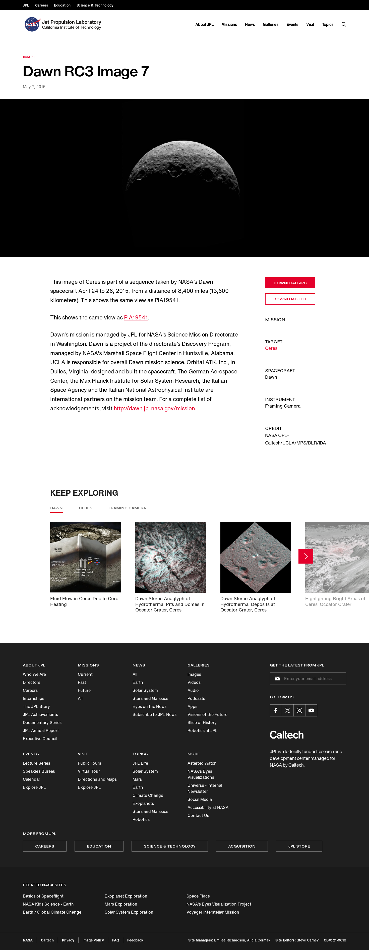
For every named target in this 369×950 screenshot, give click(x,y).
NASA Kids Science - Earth (48, 904)
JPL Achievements (40, 714)
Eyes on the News (149, 706)
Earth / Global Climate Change (52, 912)
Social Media (200, 799)
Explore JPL (34, 787)
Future (84, 690)
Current (85, 674)
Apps (192, 706)
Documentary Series (42, 722)
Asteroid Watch (202, 763)
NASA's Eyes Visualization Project (219, 904)
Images (194, 674)
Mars (137, 779)
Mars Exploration (121, 904)
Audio (193, 690)
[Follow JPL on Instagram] (299, 710)
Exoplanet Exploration (126, 896)
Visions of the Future (207, 714)
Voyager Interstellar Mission (213, 912)
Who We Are (34, 674)
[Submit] (276, 678)
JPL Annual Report (41, 731)
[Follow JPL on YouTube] (311, 710)
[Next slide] (305, 556)
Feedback (135, 940)
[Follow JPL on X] (288, 710)
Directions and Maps (97, 779)
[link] (184, 178)
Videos (194, 682)
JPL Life (140, 763)
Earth (138, 682)
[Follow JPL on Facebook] (276, 710)
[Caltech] (286, 735)
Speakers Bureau (39, 771)
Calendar (31, 779)
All (80, 698)
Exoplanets (143, 803)
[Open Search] (344, 24)
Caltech (47, 940)
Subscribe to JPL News (154, 714)
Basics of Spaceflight (43, 896)
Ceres (271, 348)
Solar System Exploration (129, 912)
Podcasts (196, 698)
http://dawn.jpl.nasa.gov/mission (154, 408)
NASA (28, 940)
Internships (33, 698)
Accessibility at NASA (208, 807)
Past (82, 682)
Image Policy (93, 940)
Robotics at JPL (203, 731)
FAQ (115, 940)
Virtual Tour (89, 771)
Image (29, 57)
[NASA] (32, 24)
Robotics (141, 819)
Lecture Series (36, 763)
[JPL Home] (72, 24)
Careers (30, 690)
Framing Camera (127, 508)
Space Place (198, 896)
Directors (31, 682)
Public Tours (89, 763)
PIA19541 (136, 317)
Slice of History (202, 722)
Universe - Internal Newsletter (205, 788)
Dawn (56, 508)
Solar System (145, 690)
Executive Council (40, 739)
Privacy (68, 940)
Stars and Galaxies (150, 698)
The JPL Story (36, 706)
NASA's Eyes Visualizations (201, 774)
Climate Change (148, 795)
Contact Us (198, 815)
